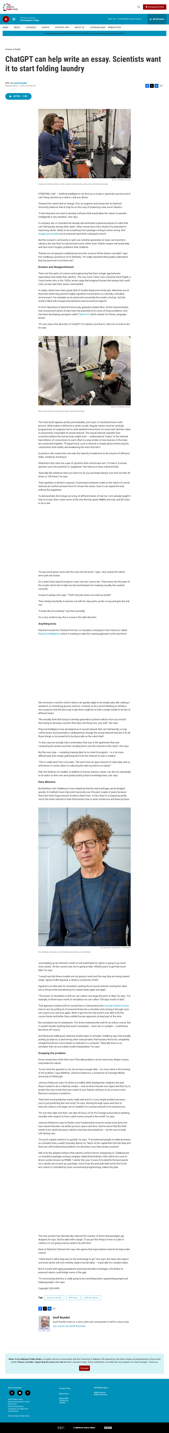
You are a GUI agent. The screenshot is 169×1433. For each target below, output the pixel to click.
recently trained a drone (116, 1005)
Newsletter (114, 27)
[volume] (14, 19)
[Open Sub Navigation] (10, 27)
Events (46, 27)
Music (17, 27)
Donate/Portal (156, 7)
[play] (6, 19)
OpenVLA (84, 314)
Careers (62, 1403)
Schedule (31, 27)
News (5, 27)
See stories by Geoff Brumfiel (69, 1326)
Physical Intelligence (49, 633)
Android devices (100, 1395)
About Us (79, 27)
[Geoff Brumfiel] (44, 1324)
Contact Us (63, 1401)
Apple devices (99, 1393)
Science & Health (12, 49)
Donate (84, 1368)
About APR (63, 1398)
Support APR (62, 27)
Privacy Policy (65, 1388)
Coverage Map (97, 27)
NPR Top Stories (91, 1298)
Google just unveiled (49, 233)
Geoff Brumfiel (20, 83)
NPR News (73, 1298)
